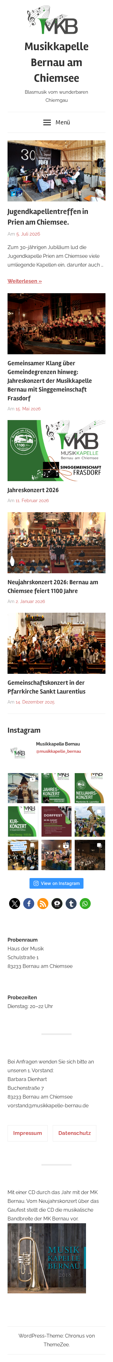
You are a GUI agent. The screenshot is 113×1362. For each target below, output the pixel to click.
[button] (14, 903)
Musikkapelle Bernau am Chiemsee (56, 62)
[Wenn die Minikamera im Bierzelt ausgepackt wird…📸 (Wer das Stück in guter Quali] (23, 788)
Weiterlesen (22, 281)
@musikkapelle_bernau (58, 751)
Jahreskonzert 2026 (33, 490)
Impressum (27, 1133)
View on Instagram (60, 883)
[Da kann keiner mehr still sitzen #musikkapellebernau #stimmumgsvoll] (56, 855)
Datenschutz (74, 1133)
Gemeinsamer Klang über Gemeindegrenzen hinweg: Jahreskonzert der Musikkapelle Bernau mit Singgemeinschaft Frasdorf (50, 380)
